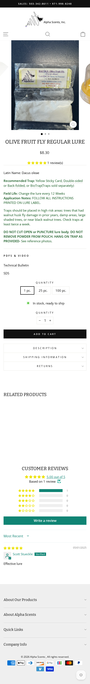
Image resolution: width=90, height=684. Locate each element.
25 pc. (43, 290)
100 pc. (60, 290)
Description (45, 348)
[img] (13, 548)
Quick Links (13, 629)
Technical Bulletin (16, 265)
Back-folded (16, 185)
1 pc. (27, 290)
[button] (37, 163)
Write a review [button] (45, 520)
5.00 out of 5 (56, 477)
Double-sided (73, 181)
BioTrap (36, 185)
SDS (6, 273)
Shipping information (45, 357)
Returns (45, 366)
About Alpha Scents (20, 614)
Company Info (15, 644)
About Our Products (20, 600)
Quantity (45, 282)
